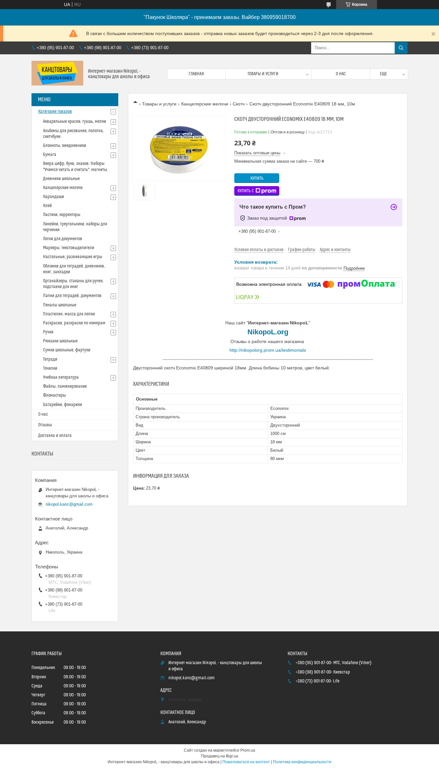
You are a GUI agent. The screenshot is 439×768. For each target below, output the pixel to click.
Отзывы (45, 425)
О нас (341, 74)
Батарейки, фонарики (62, 404)
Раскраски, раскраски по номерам (74, 323)
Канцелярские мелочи (204, 103)
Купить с (245, 191)
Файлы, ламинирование (65, 386)
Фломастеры (54, 395)
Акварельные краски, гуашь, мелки (74, 121)
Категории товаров (55, 111)
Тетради (50, 359)
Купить (257, 178)
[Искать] (401, 48)
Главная (196, 74)
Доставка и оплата (55, 435)
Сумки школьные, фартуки (66, 350)
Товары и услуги (262, 74)
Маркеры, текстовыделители (68, 247)
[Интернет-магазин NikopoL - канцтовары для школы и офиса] (57, 74)
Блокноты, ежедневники (64, 145)
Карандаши (53, 196)
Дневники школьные (61, 178)
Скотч (239, 103)
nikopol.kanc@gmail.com (69, 504)
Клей (47, 205)
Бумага (49, 154)
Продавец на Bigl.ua (219, 756)
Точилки (50, 368)
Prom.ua (247, 750)
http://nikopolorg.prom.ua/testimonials (267, 350)
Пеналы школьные (59, 305)
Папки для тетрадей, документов (72, 295)
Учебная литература (61, 377)
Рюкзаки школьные (60, 341)
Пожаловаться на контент (246, 762)
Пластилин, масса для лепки (69, 314)
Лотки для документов (62, 238)
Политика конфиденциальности (302, 762)
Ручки (48, 332)
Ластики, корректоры (61, 214)
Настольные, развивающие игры (72, 256)
